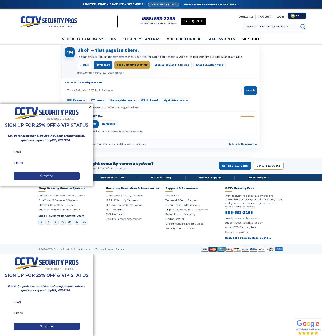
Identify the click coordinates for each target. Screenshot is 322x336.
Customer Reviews (236, 232)
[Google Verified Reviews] (308, 327)
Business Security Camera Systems (59, 209)
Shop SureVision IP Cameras (171, 65)
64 (84, 222)
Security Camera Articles (180, 228)
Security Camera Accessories (123, 219)
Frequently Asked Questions (182, 205)
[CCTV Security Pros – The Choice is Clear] (68, 21)
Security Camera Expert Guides (184, 223)
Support (251, 39)
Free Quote (193, 21)
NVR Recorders (115, 209)
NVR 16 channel (149, 100)
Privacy (109, 249)
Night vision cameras (176, 100)
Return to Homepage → (242, 144)
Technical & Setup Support (181, 200)
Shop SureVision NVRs (209, 65)
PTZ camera (97, 100)
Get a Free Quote (268, 165)
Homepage (103, 65)
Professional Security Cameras (124, 195)
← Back (84, 65)
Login (280, 17)
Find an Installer (174, 219)
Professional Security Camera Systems (61, 195)
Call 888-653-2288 (235, 165)
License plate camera (122, 100)
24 (69, 222)
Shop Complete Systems (132, 65)
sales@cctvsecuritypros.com (242, 218)
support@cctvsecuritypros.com (244, 222)
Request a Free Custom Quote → (248, 238)
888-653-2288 (239, 213)
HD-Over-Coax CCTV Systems (56, 205)
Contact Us (172, 195)
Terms (99, 249)
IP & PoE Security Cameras (122, 200)
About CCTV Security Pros (240, 227)
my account (265, 17)
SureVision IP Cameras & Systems (58, 200)
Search (250, 90)
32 (76, 222)
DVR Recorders (115, 214)
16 (62, 222)
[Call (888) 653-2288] (158, 21)
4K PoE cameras (76, 100)
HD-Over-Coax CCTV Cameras (124, 205)
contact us (246, 17)
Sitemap (120, 249)
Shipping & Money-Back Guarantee (186, 209)
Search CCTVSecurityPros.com (83, 83)
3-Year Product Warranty (180, 214)
